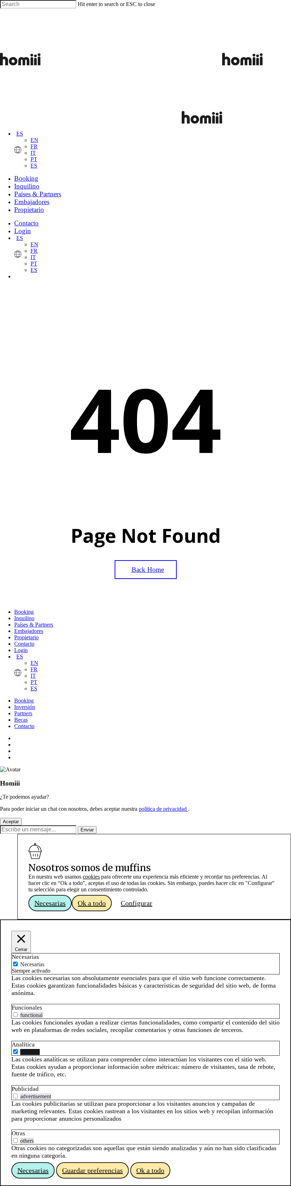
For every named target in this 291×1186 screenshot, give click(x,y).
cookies (91, 877)
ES (19, 134)
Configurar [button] (136, 903)
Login (21, 650)
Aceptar (11, 821)
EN (34, 140)
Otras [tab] (18, 1133)
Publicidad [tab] (25, 1089)
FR (34, 146)
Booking (24, 612)
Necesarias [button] (50, 903)
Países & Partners (33, 625)
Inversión (24, 707)
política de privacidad (163, 809)
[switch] (15, 1014)
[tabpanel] (145, 985)
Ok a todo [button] (92, 903)
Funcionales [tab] (27, 1007)
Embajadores (28, 631)
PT (34, 159)
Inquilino (24, 618)
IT (33, 153)
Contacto (24, 644)
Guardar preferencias (92, 1170)
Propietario (26, 637)
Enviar (87, 829)
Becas (21, 720)
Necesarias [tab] (25, 956)
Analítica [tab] (23, 1044)
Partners (23, 713)
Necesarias (32, 964)
